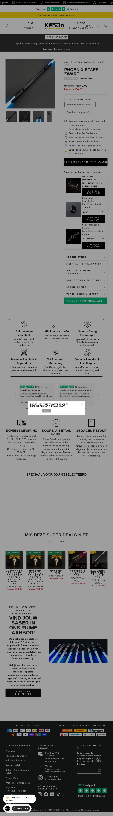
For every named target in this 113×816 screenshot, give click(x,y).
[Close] (82, 404)
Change (46, 410)
